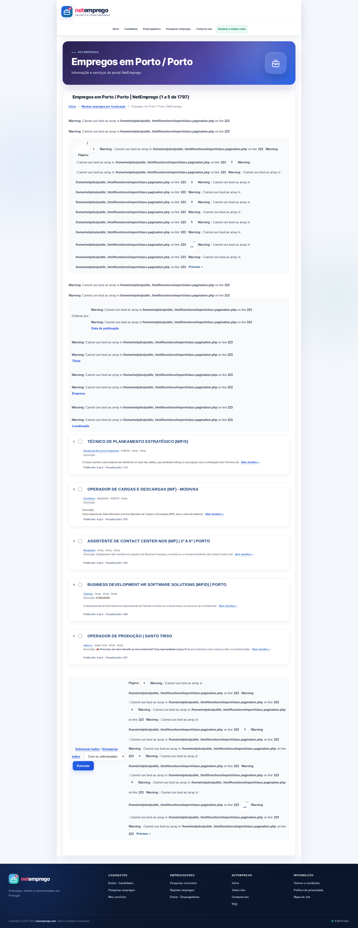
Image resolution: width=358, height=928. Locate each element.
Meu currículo (117, 897)
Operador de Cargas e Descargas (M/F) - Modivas (142, 489)
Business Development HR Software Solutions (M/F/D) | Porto (156, 584)
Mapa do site (302, 897)
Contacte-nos (204, 29)
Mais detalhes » (250, 462)
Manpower (89, 550)
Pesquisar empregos (178, 29)
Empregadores (152, 29)
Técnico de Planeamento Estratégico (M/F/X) (137, 441)
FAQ (234, 904)
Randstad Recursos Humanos (101, 450)
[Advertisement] (221, 11)
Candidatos (131, 29)
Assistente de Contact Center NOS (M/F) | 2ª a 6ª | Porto (148, 541)
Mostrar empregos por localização (104, 106)
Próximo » (196, 266)
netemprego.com (46, 921)
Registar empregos (182, 890)
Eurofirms (89, 498)
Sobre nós (238, 890)
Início (116, 29)
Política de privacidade (308, 890)
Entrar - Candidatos (120, 883)
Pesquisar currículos (183, 883)
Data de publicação (105, 328)
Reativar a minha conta (232, 29)
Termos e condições (307, 883)
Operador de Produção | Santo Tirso (129, 636)
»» (192, 246)
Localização (81, 426)
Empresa (79, 393)
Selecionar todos (87, 749)
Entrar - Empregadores (184, 897)
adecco (87, 645)
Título (76, 361)
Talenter (88, 594)
